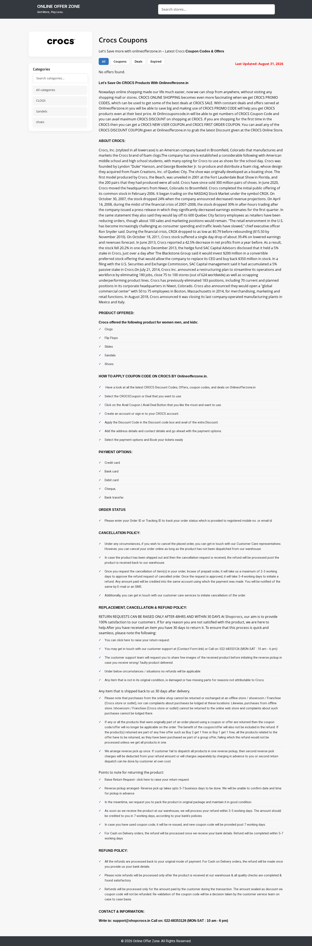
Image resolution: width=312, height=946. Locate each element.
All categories (45, 90)
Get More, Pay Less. (50, 12)
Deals (138, 61)
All (103, 61)
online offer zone (58, 6)
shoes (40, 122)
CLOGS (41, 100)
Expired (156, 61)
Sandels (41, 111)
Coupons (120, 61)
